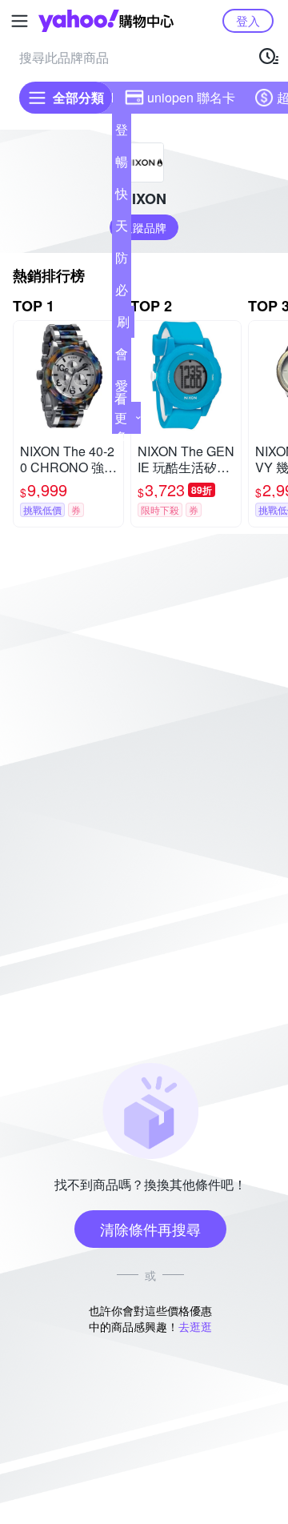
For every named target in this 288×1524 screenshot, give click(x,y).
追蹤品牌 (144, 227)
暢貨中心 (121, 165)
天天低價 (121, 229)
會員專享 (121, 357)
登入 (248, 20)
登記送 (121, 133)
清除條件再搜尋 (150, 1228)
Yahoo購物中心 (106, 21)
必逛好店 (121, 293)
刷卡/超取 (123, 325)
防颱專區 (121, 261)
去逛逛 (195, 1326)
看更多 (120, 417)
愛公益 (121, 389)
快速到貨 (121, 197)
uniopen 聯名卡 (191, 97)
